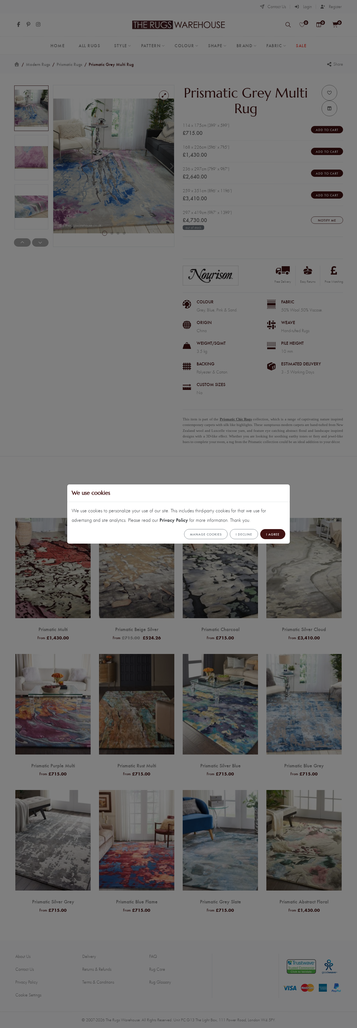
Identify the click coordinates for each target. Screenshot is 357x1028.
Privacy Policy (174, 519)
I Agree (272, 534)
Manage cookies (206, 534)
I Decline (244, 534)
